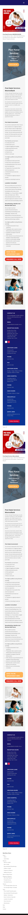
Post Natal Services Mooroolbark (9, 37)
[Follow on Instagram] (9, 342)
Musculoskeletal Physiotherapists (10, 893)
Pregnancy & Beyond (8, 870)
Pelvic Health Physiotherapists (10, 891)
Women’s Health (7, 862)
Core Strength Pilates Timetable (10, 887)
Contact (4, 909)
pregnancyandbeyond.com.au (13, 414)
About (5, 856)
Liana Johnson (7, 35)
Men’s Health (6, 864)
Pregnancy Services (10, 38)
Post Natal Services (21, 35)
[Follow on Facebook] (6, 342)
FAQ (4, 905)
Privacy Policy (10, 415)
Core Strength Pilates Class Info (10, 885)
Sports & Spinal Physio (7, 874)
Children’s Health (7, 868)
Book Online (13, 64)
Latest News (6, 858)
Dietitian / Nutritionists (8, 895)
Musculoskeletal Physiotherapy (10, 866)
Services (4, 860)
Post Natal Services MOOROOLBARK (12, 34)
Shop (4, 907)
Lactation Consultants (8, 899)
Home (4, 855)
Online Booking (14, 421)
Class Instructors (7, 901)
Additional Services (8, 872)
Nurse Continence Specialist (9, 897)
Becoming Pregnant (8, 877)
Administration (7, 903)
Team (4, 889)
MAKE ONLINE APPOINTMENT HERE (13, 253)
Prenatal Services (7, 879)
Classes (4, 883)
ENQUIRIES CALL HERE (13, 259)
